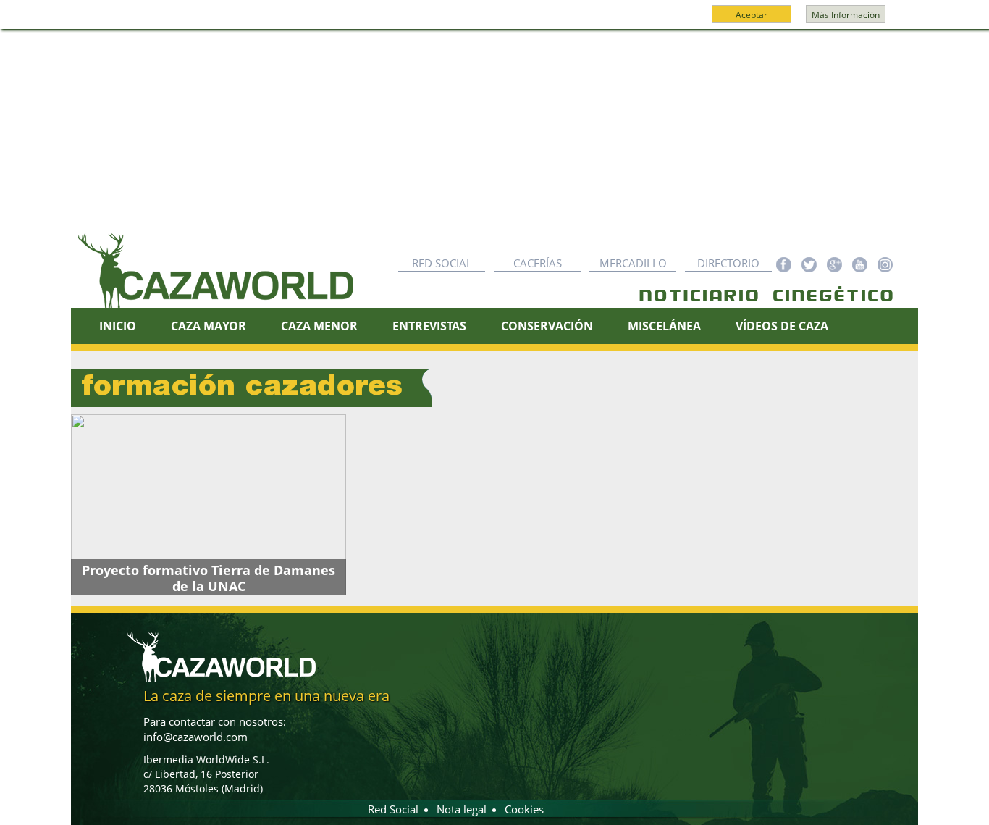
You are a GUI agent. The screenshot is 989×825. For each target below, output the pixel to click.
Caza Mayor (208, 326)
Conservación (547, 326)
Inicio (117, 326)
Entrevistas (429, 326)
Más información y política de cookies (493, 21)
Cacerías (537, 263)
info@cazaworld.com (195, 736)
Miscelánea (664, 326)
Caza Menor (319, 326)
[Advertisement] (494, 138)
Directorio (728, 263)
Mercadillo (633, 263)
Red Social (442, 263)
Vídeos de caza (782, 326)
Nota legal (462, 809)
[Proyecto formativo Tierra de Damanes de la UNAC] (208, 504)
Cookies (524, 809)
